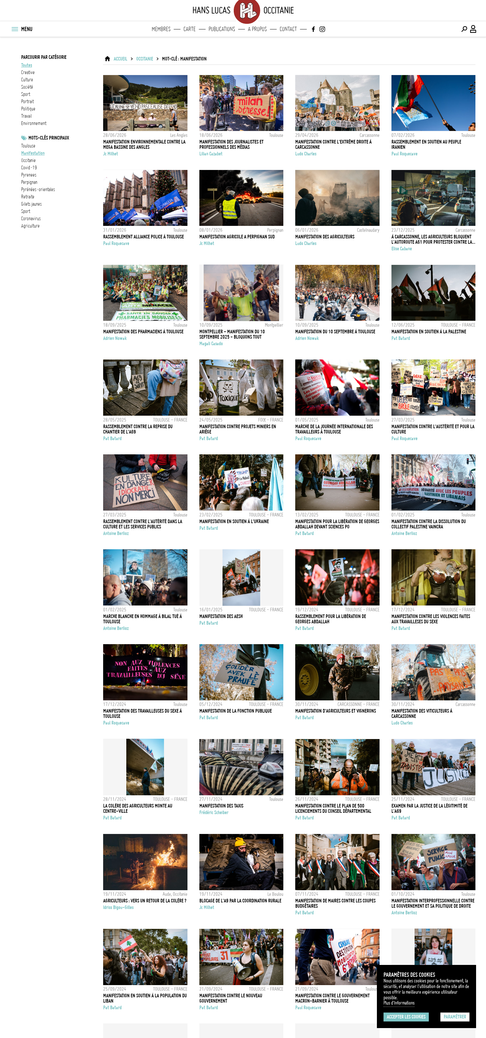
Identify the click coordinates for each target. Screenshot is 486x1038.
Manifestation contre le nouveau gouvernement (230, 998)
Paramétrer (455, 1017)
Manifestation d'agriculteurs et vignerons (335, 711)
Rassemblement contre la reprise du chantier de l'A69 (138, 429)
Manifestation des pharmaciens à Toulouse (143, 331)
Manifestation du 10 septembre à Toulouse (335, 331)
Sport (25, 211)
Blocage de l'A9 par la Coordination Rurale (240, 900)
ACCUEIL (120, 59)
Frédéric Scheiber (213, 812)
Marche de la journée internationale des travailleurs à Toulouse (334, 429)
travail (26, 116)
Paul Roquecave (404, 154)
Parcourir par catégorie (43, 57)
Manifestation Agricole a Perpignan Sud (237, 236)
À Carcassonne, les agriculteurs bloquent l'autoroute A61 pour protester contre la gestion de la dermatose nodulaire (431, 239)
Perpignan (29, 182)
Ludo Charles (305, 154)
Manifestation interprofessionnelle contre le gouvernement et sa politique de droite (432, 903)
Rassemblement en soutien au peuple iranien (426, 144)
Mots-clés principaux (48, 138)
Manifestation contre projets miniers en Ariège (237, 429)
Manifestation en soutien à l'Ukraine (234, 521)
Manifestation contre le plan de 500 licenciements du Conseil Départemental (333, 808)
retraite (27, 197)
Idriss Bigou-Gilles (118, 907)
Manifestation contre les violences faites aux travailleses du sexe (430, 619)
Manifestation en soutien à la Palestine (428, 331)
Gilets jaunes (31, 204)
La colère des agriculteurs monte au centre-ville (137, 808)
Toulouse (28, 146)
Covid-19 (29, 168)
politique (28, 109)
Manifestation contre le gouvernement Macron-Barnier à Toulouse (332, 998)
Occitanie (28, 160)
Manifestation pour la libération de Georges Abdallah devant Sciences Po (337, 524)
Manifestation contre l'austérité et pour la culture (432, 429)
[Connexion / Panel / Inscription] (473, 29)
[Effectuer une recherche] (464, 29)
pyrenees (28, 175)
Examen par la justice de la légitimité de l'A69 (429, 808)
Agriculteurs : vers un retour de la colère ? (144, 900)
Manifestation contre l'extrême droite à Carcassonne (333, 144)
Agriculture (30, 226)
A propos (257, 29)
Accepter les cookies (406, 1017)
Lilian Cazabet (211, 154)
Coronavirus (31, 219)
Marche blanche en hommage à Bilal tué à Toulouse (142, 619)
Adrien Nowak (115, 338)
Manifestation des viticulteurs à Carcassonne (421, 713)
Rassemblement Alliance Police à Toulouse (143, 236)
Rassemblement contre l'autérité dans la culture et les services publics (142, 524)
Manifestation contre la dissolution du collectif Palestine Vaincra (428, 524)
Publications (222, 29)
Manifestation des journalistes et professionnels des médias (231, 144)
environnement (33, 123)
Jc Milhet (110, 154)
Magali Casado (211, 344)
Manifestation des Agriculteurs (324, 236)
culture (27, 80)
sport (25, 94)
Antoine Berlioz (116, 533)
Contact (288, 29)
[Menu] (14, 29)
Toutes (26, 65)
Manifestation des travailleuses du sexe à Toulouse (142, 713)
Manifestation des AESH (221, 616)
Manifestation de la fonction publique (235, 711)
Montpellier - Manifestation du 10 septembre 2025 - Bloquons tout (232, 334)
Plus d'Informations (399, 1003)
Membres (161, 29)
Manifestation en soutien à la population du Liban (145, 998)
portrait (27, 101)
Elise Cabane (401, 249)
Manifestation (33, 153)
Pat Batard (400, 338)
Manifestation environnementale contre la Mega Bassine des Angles (144, 144)
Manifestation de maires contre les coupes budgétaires (335, 903)
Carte (189, 29)
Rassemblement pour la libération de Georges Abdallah (330, 619)
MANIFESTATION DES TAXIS (221, 806)
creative (28, 72)
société (27, 87)
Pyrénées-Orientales (38, 189)
